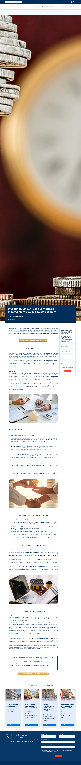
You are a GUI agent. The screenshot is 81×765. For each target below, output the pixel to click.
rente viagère (37, 354)
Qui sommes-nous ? (41, 2)
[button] (13, 2)
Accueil (8, 12)
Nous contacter (66, 2)
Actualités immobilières (54, 2)
